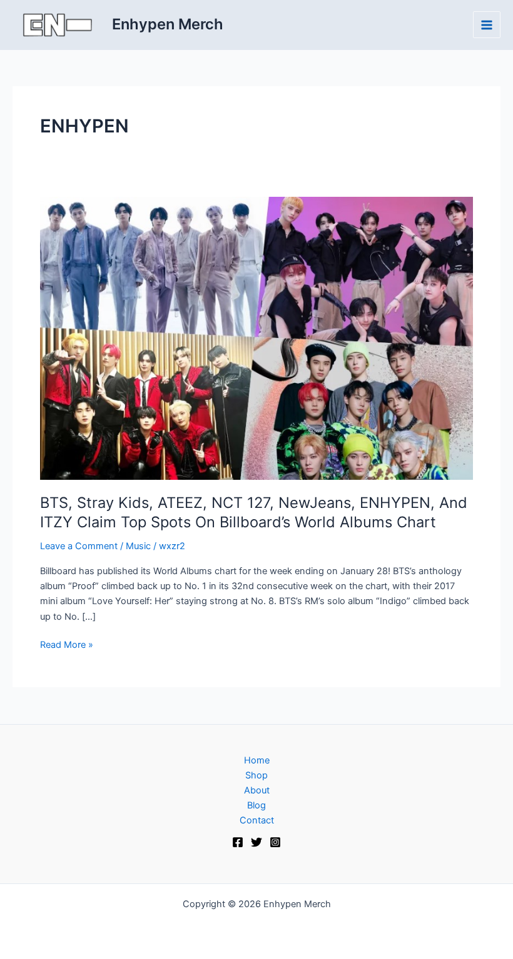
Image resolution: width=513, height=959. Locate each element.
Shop (256, 775)
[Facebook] (237, 842)
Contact (257, 820)
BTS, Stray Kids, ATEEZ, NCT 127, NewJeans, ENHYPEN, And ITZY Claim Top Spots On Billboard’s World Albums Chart (253, 512)
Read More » (66, 643)
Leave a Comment (79, 546)
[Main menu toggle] (486, 25)
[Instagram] (275, 842)
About (257, 790)
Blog (256, 805)
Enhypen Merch (167, 24)
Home (257, 760)
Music (138, 546)
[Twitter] (256, 842)
